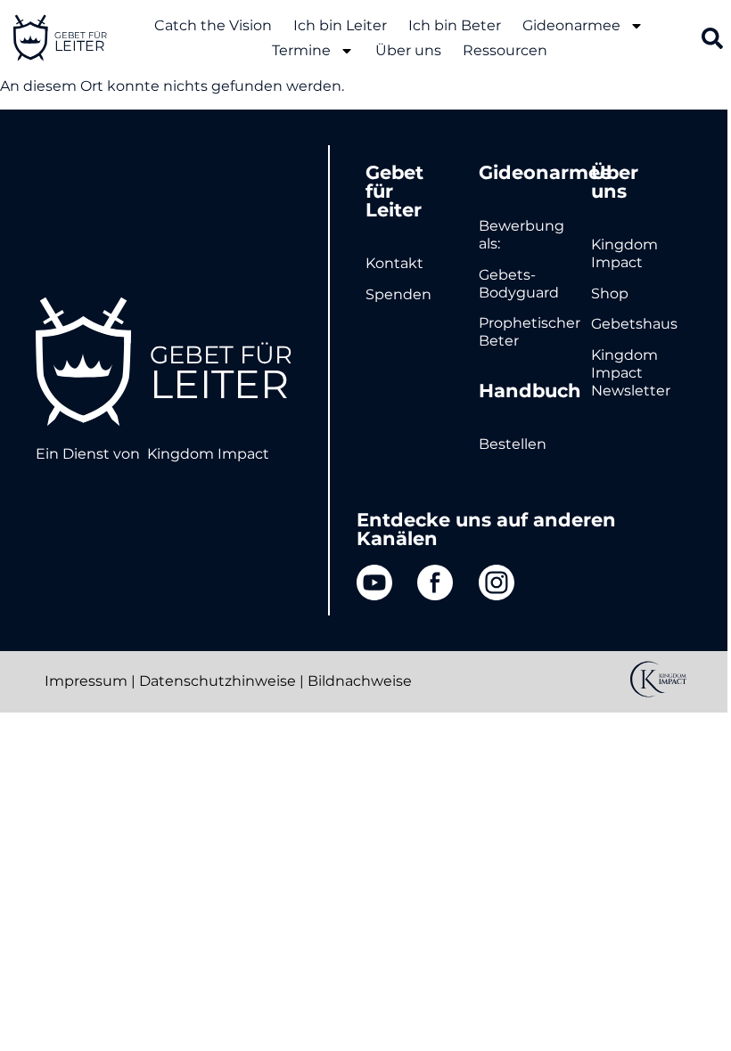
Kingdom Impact (208, 453)
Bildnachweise (360, 680)
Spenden (398, 294)
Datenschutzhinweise (217, 680)
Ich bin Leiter (340, 25)
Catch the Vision (213, 25)
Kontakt (394, 263)
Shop (609, 293)
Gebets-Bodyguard (519, 283)
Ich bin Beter (454, 25)
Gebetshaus (634, 323)
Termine (301, 50)
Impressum (86, 680)
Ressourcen (505, 50)
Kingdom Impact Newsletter (630, 372)
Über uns (408, 50)
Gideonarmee (571, 25)
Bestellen (512, 444)
